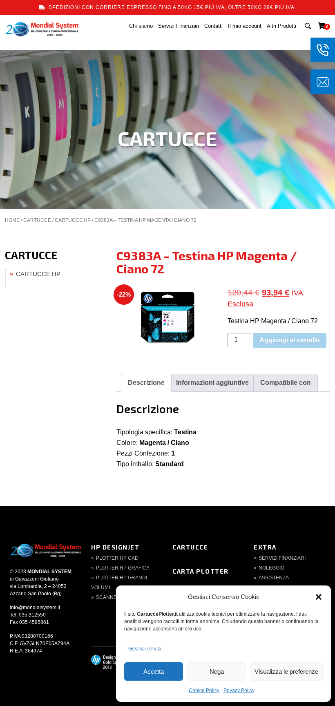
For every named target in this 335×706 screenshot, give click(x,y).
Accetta (153, 671)
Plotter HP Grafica (123, 568)
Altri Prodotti (281, 26)
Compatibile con (285, 382)
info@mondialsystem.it (35, 607)
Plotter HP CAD (117, 558)
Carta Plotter (200, 571)
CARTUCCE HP (73, 220)
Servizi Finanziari (178, 26)
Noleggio (271, 568)
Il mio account (244, 26)
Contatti (213, 26)
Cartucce (190, 547)
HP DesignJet (115, 547)
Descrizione (146, 382)
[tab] (146, 383)
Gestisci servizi (144, 649)
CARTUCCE (37, 220)
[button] (319, 597)
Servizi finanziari (282, 558)
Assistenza (274, 578)
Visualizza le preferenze (286, 671)
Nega (217, 671)
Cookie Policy (204, 690)
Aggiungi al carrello (289, 340)
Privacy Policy (239, 690)
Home (12, 220)
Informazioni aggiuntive (212, 382)
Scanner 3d (112, 597)
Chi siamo (141, 26)
